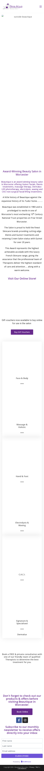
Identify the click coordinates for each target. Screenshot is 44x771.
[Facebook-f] (19, 720)
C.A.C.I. (22, 574)
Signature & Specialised (22, 622)
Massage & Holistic (22, 425)
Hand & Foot (22, 476)
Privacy (32, 767)
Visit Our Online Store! (22, 278)
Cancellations (22, 769)
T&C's (38, 767)
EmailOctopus (27, 761)
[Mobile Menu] (40, 6)
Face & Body (22, 378)
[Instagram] (25, 720)
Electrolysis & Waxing (22, 524)
